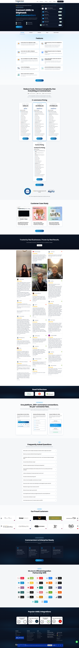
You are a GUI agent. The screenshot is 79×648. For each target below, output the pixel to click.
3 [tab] (39, 227)
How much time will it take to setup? (29, 461)
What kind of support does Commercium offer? (31, 486)
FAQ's (47, 32)
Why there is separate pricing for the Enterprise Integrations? (33, 465)
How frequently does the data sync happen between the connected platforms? (36, 493)
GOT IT (54, 645)
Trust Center (39, 637)
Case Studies (56, 32)
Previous (15, 216)
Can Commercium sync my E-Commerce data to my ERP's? (33, 500)
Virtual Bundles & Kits (30, 640)
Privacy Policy (39, 632)
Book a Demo (61, 1)
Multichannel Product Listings (31, 632)
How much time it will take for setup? (29, 496)
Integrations (41, 1)
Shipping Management (30, 636)
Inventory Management (30, 633)
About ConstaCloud (18, 632)
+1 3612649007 (60, 633)
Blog (16, 633)
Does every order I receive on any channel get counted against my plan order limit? (37, 483)
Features (46, 1)
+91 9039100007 (60, 635)
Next (63, 216)
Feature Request (60, 640)
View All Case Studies (39, 230)
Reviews (39, 32)
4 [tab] (40, 227)
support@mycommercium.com (51, 635)
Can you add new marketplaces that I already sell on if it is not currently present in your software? (37, 469)
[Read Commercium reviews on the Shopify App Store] (49, 394)
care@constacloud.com (50, 637)
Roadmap (59, 636)
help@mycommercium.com (51, 633)
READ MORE (50, 645)
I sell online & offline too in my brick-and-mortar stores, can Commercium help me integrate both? (38, 458)
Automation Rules (29, 637)
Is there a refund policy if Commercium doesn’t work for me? (33, 473)
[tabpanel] (24, 216)
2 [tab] (38, 227)
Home (37, 1)
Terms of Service (39, 633)
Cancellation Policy (39, 636)
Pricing (50, 1)
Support (54, 1)
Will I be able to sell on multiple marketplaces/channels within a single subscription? (37, 450)
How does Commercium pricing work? (29, 476)
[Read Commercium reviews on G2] (39, 394)
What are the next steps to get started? (30, 490)
